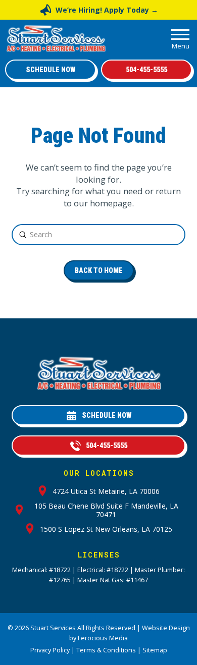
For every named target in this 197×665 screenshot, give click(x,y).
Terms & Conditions (106, 650)
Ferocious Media (103, 638)
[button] (180, 38)
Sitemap (154, 650)
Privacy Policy (50, 650)
